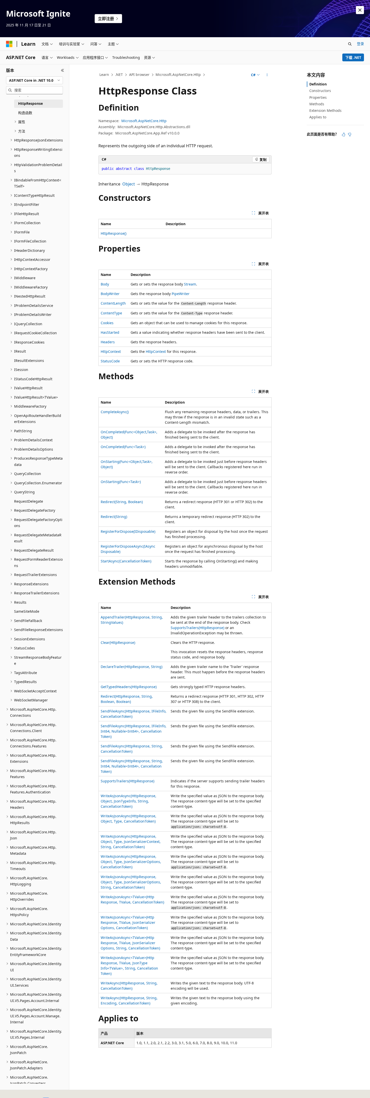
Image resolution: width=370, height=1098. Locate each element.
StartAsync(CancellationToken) (126, 561)
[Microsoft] (9, 44)
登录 (360, 43)
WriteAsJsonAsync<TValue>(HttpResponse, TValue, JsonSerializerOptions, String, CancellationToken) (130, 942)
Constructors (320, 90)
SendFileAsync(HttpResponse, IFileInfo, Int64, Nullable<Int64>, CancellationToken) (133, 731)
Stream (190, 284)
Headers (108, 342)
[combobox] (34, 80)
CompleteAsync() (115, 411)
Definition (318, 84)
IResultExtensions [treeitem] (29, 360)
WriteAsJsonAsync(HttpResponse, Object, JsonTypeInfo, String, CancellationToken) (128, 801)
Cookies (107, 322)
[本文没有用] (350, 134)
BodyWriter (110, 293)
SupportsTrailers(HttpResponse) (197, 627)
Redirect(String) (114, 516)
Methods (316, 104)
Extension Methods (325, 110)
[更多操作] (267, 75)
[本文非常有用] (344, 134)
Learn (104, 74)
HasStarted (110, 332)
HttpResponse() (113, 233)
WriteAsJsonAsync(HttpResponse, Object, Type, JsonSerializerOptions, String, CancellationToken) (131, 882)
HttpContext (111, 351)
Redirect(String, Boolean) (122, 501)
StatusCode (110, 361)
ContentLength (113, 303)
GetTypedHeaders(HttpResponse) (129, 686)
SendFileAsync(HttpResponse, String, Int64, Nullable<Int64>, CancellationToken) (132, 766)
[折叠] (62, 70)
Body (105, 284)
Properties (318, 97)
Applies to (317, 117)
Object (128, 184)
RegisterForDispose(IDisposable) (128, 531)
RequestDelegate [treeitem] (28, 501)
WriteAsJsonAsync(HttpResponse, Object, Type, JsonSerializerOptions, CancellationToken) (131, 861)
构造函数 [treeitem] (25, 112)
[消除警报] (360, 10)
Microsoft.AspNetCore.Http (178, 74)
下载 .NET (353, 57)
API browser (139, 74)
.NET (119, 74)
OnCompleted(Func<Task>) (123, 446)
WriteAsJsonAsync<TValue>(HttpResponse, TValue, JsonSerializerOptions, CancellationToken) (128, 922)
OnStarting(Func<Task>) (121, 481)
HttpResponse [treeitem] (30, 103)
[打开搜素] (350, 44)
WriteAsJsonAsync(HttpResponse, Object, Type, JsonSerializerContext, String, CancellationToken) (131, 841)
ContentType (111, 313)
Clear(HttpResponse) (118, 642)
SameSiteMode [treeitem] (26, 611)
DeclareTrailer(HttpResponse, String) (131, 666)
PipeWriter (181, 293)
